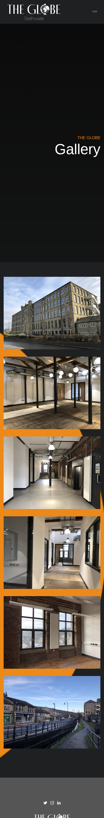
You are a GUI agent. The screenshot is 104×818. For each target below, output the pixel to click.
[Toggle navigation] (94, 12)
